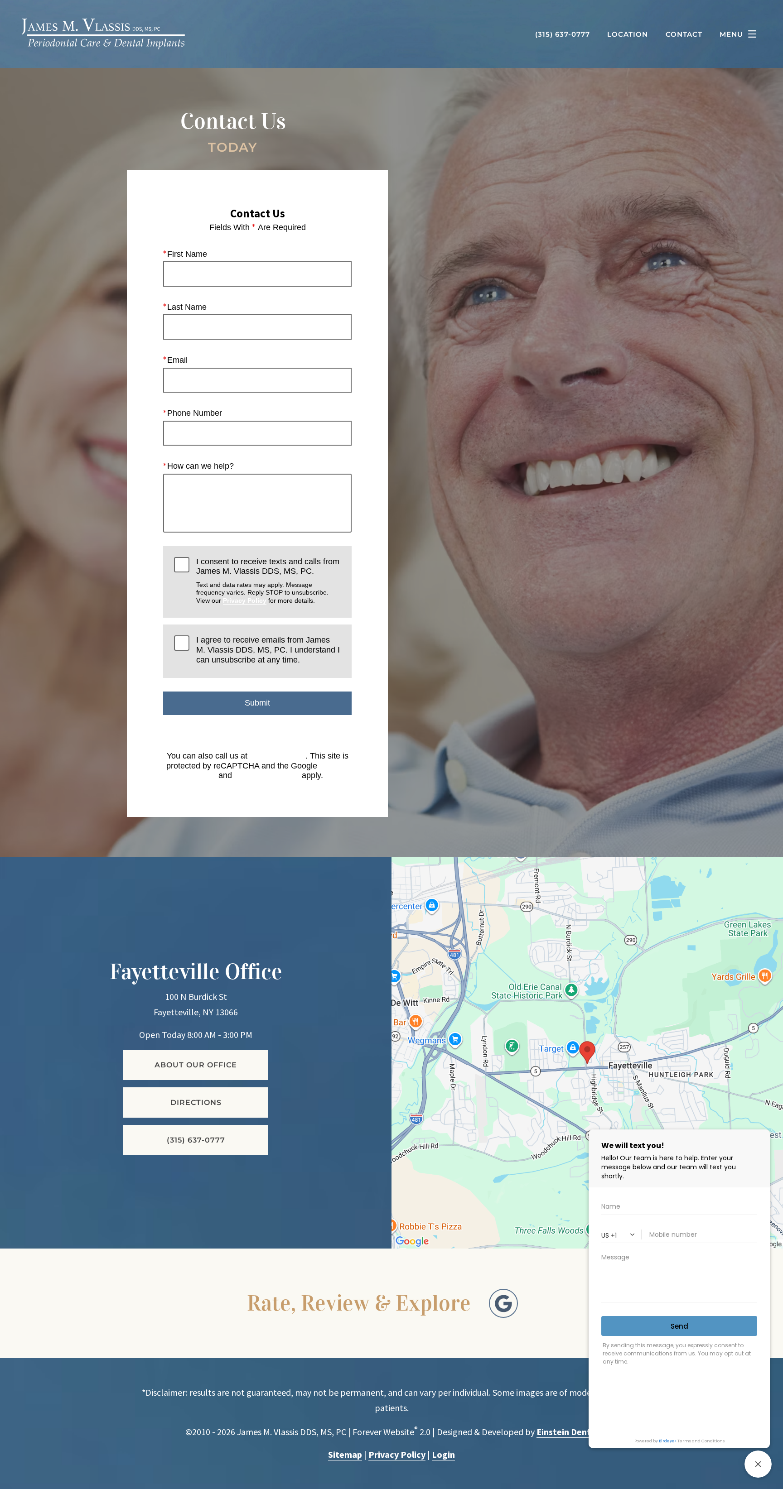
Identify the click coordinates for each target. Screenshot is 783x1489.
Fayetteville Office (196, 971)
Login (443, 1454)
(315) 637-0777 (277, 755)
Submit (257, 702)
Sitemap (345, 1454)
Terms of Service (267, 775)
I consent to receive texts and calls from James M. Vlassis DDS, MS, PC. (267, 580)
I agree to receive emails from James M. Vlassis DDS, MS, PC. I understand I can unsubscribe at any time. (268, 649)
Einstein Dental (567, 1431)
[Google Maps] (503, 1303)
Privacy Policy (244, 600)
